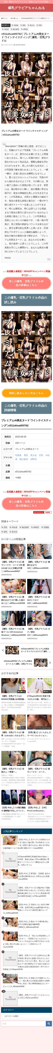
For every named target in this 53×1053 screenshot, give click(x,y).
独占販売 (16, 29)
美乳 (24, 25)
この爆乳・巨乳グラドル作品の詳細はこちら (28, 283)
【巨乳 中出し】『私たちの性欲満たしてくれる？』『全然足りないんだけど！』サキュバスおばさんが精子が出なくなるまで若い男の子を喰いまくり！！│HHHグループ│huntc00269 (26, 941)
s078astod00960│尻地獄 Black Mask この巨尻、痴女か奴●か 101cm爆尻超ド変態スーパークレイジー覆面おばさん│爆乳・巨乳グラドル (33, 861)
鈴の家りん (6, 25)
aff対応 (25, 29)
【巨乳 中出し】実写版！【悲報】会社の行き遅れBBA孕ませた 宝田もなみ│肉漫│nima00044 (34, 876)
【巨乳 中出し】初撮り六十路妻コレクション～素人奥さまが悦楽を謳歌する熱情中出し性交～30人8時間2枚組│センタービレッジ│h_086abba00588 (26, 982)
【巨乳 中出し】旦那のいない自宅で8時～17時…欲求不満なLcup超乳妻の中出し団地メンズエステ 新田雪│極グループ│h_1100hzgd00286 (26, 909)
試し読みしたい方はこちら (28, 393)
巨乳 (40, 25)
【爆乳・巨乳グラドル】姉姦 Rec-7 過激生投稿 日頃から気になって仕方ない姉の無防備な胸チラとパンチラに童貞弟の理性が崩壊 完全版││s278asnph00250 (34, 892)
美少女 (32, 25)
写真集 (16, 25)
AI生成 (6, 29)
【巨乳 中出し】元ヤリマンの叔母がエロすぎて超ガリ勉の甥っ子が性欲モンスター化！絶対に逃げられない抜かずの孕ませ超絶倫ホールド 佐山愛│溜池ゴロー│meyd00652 (26, 844)
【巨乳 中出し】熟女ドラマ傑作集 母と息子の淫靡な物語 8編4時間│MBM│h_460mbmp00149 (33, 924)
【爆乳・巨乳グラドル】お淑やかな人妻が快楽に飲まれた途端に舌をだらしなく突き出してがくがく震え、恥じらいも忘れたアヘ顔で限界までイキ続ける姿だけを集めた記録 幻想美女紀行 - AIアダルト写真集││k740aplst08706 (26, 962)
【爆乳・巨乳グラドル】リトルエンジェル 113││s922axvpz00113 (34, 996)
